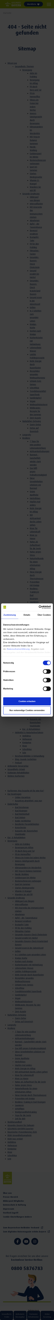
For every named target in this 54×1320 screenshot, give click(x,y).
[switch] (47, 671)
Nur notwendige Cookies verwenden (27, 710)
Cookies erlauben (27, 701)
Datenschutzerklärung (18, 649)
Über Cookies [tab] (44, 615)
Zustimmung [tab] (9, 615)
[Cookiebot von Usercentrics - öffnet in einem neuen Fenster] (39, 607)
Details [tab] (27, 615)
